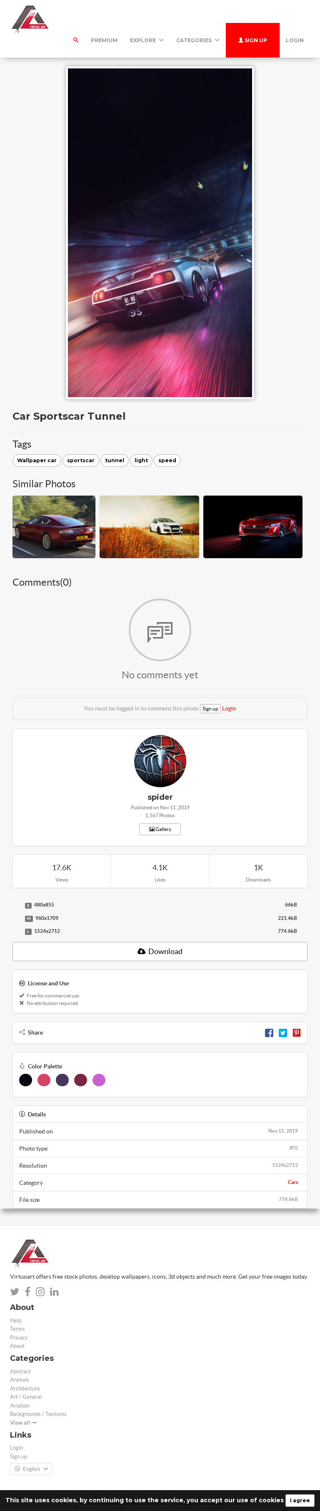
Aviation (20, 1406)
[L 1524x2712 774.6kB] (16, 931)
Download (164, 951)
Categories (194, 40)
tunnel (114, 460)
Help (15, 1320)
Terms (17, 1329)
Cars (293, 1182)
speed (167, 460)
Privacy (19, 1338)
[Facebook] (269, 1032)
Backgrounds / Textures (38, 1414)
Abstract (20, 1371)
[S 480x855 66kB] (16, 905)
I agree (300, 1500)
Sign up (255, 40)
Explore (143, 40)
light (141, 460)
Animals (19, 1380)
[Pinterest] (296, 1032)
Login (295, 40)
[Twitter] (283, 1032)
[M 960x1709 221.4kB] (16, 918)
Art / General (26, 1397)
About (17, 1346)
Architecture (25, 1388)
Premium (104, 40)
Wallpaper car (37, 460)
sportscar (81, 460)
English (31, 1469)
